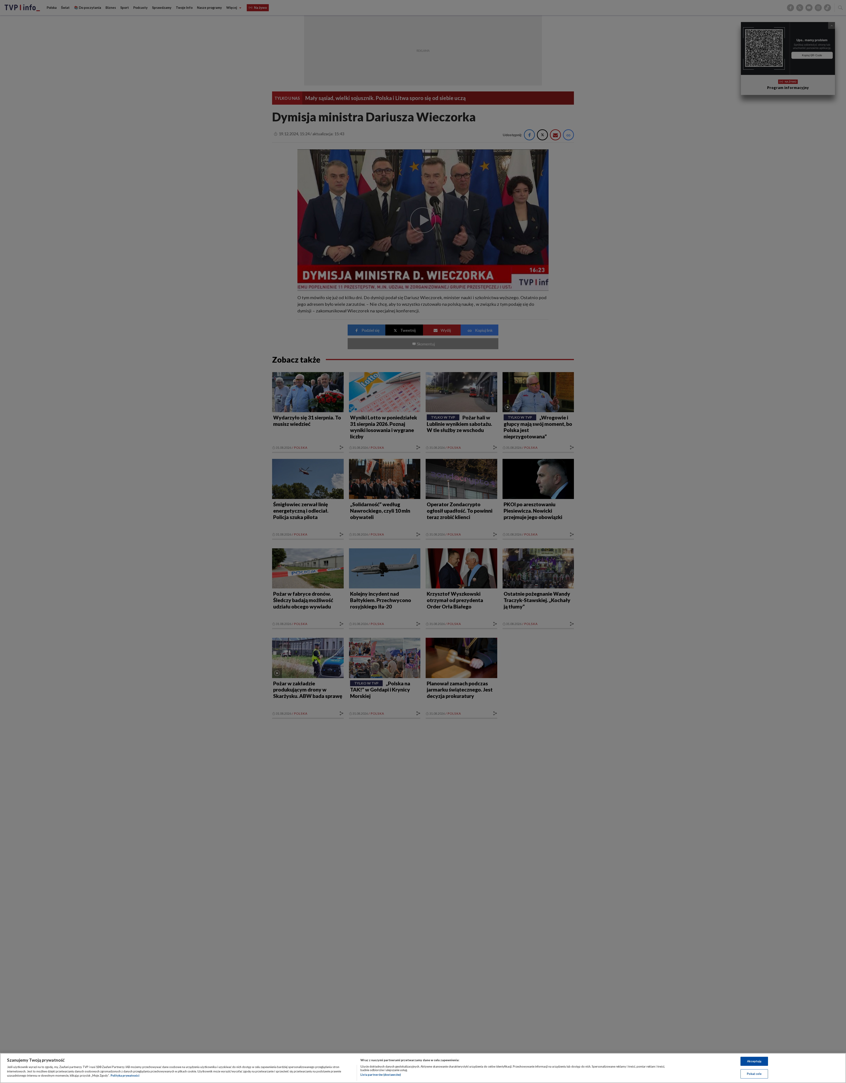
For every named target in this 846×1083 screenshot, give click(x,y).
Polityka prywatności (125, 1075)
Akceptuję (754, 1061)
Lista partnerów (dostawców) (380, 1074)
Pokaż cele (754, 1074)
